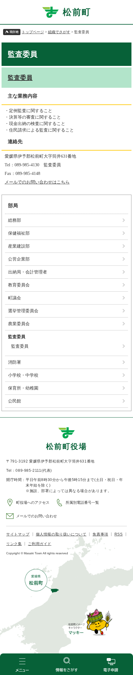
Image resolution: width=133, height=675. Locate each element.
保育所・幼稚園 (23, 388)
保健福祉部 (19, 233)
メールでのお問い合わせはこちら (37, 182)
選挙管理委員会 (23, 311)
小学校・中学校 (23, 375)
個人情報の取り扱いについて (61, 534)
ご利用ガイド (39, 544)
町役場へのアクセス (32, 502)
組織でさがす (59, 32)
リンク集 (14, 544)
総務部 (14, 220)
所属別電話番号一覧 (82, 502)
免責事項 (100, 534)
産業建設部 (19, 246)
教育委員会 (19, 285)
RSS (118, 534)
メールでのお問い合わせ (36, 516)
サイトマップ (18, 534)
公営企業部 (19, 259)
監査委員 (20, 77)
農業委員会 (19, 323)
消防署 (14, 362)
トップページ (33, 32)
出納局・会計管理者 (27, 272)
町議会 (14, 298)
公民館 (14, 401)
